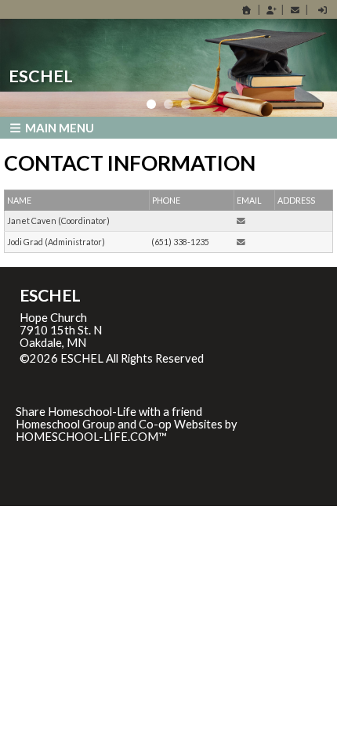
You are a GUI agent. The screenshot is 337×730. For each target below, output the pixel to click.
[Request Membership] (271, 10)
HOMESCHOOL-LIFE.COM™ (91, 436)
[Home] (246, 10)
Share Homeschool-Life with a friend (109, 411)
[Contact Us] (294, 10)
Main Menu (58, 128)
